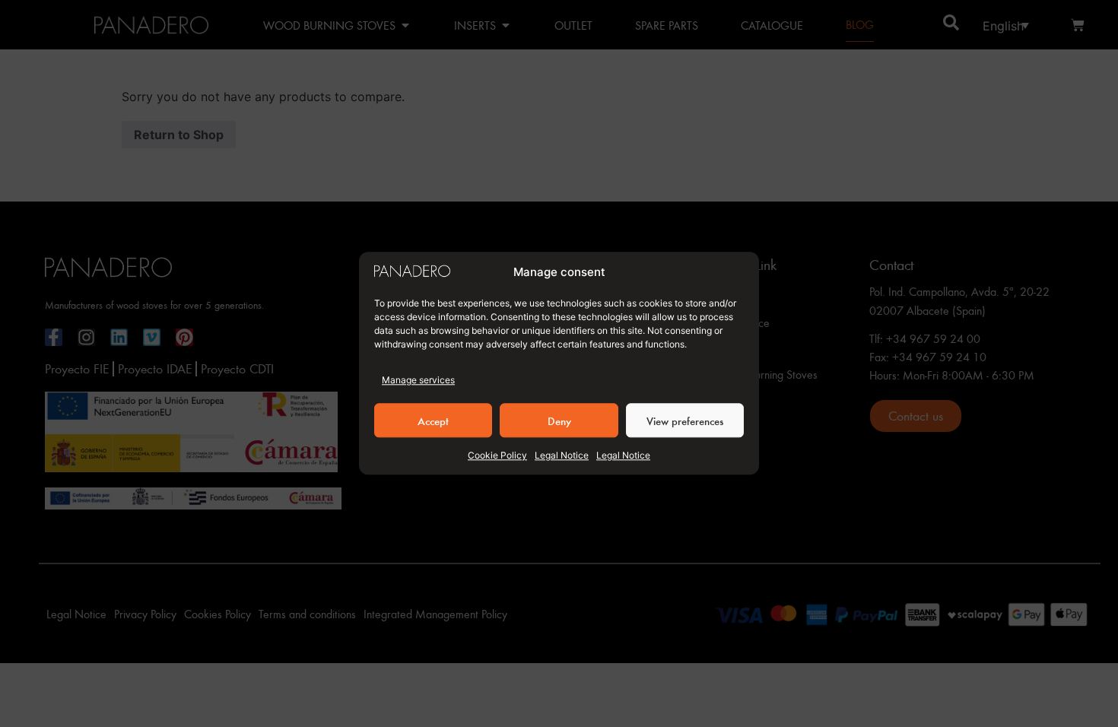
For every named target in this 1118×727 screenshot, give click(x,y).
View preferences (684, 420)
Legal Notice (562, 456)
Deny (559, 420)
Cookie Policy (497, 456)
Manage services (418, 380)
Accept (433, 420)
